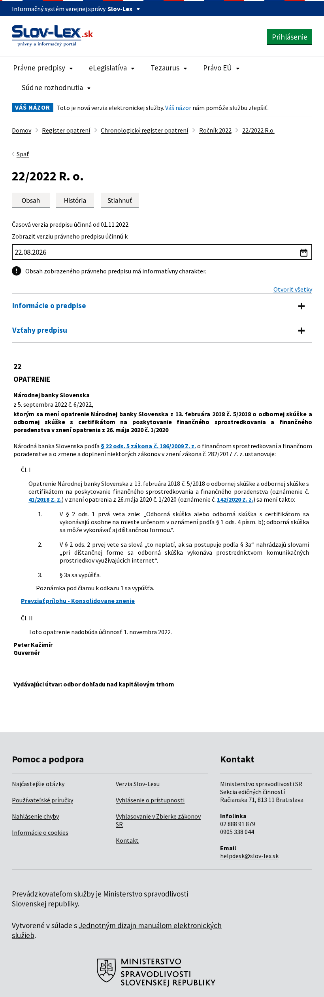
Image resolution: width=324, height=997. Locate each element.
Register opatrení (66, 130)
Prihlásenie (289, 37)
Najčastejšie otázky (38, 784)
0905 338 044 (237, 832)
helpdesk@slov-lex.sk (249, 856)
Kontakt (127, 840)
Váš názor (178, 108)
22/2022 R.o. (258, 130)
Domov (21, 130)
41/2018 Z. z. (45, 499)
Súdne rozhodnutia (52, 87)
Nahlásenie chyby (35, 816)
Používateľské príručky (42, 800)
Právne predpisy (39, 67)
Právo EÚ (217, 67)
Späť (23, 154)
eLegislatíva (108, 67)
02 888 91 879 (237, 824)
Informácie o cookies (40, 832)
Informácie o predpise (49, 305)
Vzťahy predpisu (39, 330)
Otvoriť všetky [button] (292, 289)
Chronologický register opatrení (144, 130)
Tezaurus (165, 67)
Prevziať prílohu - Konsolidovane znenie (78, 601)
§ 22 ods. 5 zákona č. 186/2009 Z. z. (148, 446)
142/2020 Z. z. (235, 499)
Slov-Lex (119, 9)
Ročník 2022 (215, 130)
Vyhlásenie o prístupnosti (150, 800)
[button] (120, 200)
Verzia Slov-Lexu (138, 784)
